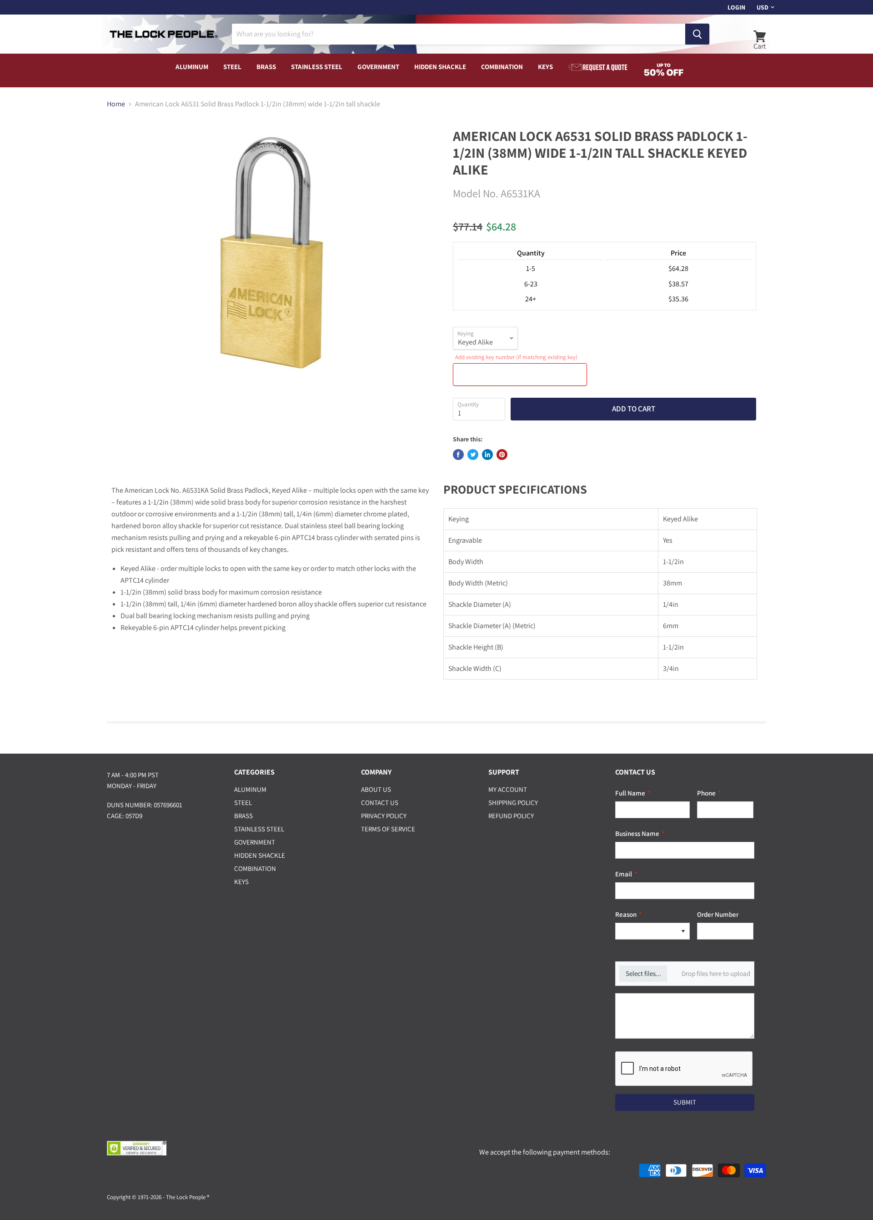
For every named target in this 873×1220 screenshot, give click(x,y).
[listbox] (652, 931)
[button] (683, 931)
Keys (545, 66)
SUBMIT (684, 1102)
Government (378, 66)
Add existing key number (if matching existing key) (516, 357)
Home (116, 104)
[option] (646, 931)
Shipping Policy (513, 802)
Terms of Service (388, 829)
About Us (376, 789)
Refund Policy (511, 815)
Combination (502, 66)
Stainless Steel (316, 66)
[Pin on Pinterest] (502, 454)
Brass (266, 66)
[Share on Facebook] (458, 454)
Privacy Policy (383, 815)
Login (736, 7)
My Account (507, 789)
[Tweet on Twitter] (472, 454)
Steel (232, 66)
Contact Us (379, 802)
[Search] (697, 34)
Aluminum (192, 66)
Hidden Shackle (440, 66)
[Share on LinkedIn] (487, 454)
